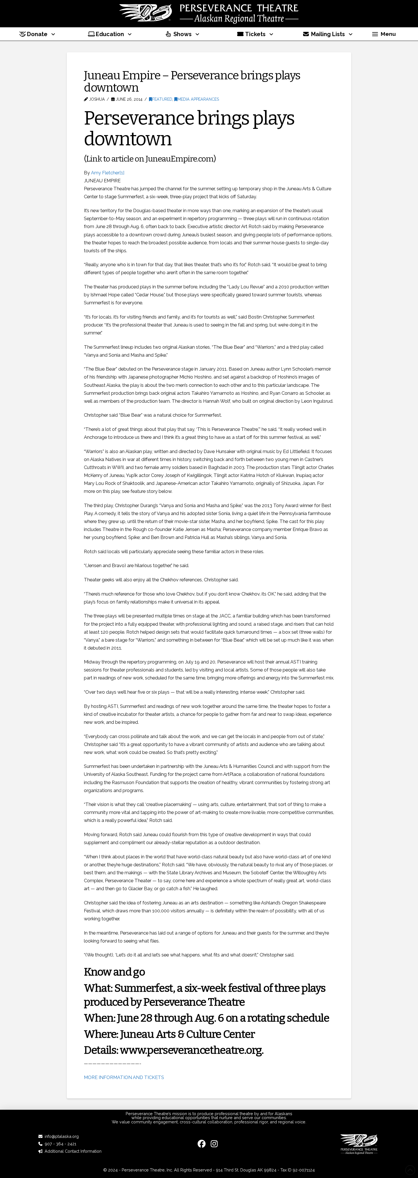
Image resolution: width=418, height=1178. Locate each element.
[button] (384, 34)
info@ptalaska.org (62, 1136)
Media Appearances (198, 99)
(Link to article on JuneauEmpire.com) (150, 159)
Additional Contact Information (73, 1151)
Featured (162, 99)
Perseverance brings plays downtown (189, 128)
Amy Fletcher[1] (107, 172)
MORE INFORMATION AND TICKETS (124, 1077)
